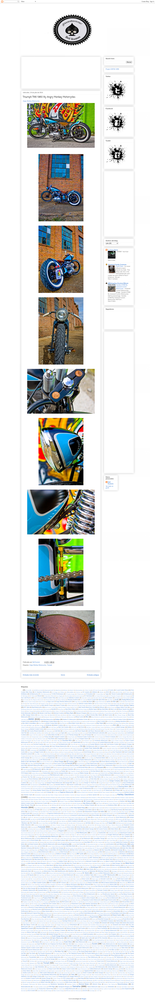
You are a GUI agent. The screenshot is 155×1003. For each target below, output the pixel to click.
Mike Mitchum (50, 859)
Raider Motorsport (76, 900)
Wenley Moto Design (70, 980)
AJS (133, 697)
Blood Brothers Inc (96, 717)
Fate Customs (120, 771)
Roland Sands (117, 915)
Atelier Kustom (125, 703)
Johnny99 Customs (52, 821)
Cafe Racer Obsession (94, 731)
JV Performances (79, 823)
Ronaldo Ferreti (26, 917)
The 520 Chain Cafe (102, 949)
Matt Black (42, 853)
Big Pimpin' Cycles (121, 713)
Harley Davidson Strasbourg (92, 799)
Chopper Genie (94, 738)
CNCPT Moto (46, 742)
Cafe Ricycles (129, 731)
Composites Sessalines (119, 742)
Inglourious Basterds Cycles (70, 813)
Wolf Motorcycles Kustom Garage (115, 982)
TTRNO (80, 965)
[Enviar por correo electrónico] (45, 662)
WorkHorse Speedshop (57, 984)
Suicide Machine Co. (111, 942)
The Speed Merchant (119, 953)
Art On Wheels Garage (56, 703)
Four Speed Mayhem (129, 775)
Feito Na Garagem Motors (60, 773)
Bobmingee (108, 719)
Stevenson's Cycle (25, 942)
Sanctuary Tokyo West (87, 922)
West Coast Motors (99, 980)
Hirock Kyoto (39, 805)
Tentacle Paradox (54, 949)
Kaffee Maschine (26, 825)
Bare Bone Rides (70, 709)
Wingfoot (81, 982)
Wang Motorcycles (118, 978)
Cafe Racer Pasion (108, 731)
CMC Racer (38, 742)
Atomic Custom (60, 705)
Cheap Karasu (71, 736)
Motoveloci (129, 871)
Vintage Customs (37, 976)
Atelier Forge (116, 703)
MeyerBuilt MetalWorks (82, 857)
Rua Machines (25, 919)
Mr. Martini (86, 873)
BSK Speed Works (124, 725)
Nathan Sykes (90, 875)
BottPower (131, 721)
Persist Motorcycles (30, 894)
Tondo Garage (61, 959)
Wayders (29, 980)
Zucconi (85, 990)
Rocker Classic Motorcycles (102, 913)
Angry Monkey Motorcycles (31, 101)
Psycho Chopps (90, 896)
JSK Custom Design (126, 821)
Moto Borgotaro (41, 863)
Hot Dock (90, 807)
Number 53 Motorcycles (108, 880)
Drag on (87, 761)
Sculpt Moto (107, 924)
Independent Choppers (91, 811)
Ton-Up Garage (50, 959)
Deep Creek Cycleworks (77, 756)
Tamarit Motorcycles (125, 945)
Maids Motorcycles (64, 850)
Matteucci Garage (61, 853)
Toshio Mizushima (129, 959)
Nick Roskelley (86, 877)
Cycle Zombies (78, 750)
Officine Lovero (31, 884)
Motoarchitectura (32, 867)
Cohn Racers (86, 742)
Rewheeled (47, 909)
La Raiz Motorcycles (64, 838)
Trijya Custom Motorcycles (126, 961)
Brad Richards (63, 723)
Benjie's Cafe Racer (45, 713)
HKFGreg (54, 805)
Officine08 (105, 884)
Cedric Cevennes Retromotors (100, 734)
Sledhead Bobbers (95, 932)
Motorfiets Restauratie (82, 871)
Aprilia (108, 701)
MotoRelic (71, 871)
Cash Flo (43, 734)
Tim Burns (41, 957)
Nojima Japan (95, 879)
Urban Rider (36, 970)
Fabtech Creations (54, 771)
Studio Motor (68, 942)
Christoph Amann (128, 738)
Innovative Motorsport (94, 813)
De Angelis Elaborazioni (90, 754)
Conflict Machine (27, 744)
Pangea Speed (114, 890)
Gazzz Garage (95, 784)
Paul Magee (81, 892)
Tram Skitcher (91, 961)
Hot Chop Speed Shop (78, 807)
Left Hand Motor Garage (86, 840)
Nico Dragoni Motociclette (99, 877)
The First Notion (99, 951)
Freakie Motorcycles (69, 777)
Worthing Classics (71, 984)
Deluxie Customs (97, 756)
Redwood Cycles (114, 903)
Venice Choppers (76, 972)
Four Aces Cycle (118, 775)
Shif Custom (81, 928)
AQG (114, 701)
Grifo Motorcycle (98, 790)
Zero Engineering (127, 988)
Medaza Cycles (73, 855)
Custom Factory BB (77, 748)
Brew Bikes (126, 723)
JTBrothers (24, 823)
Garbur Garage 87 (116, 782)
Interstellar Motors (106, 813)
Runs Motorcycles (72, 919)
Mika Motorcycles (39, 859)
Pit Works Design (66, 894)
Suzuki (94, 944)
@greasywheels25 (49, 690)
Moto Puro (89, 865)
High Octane (99, 803)
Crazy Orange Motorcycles (59, 746)
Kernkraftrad (30, 829)
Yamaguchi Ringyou (64, 986)
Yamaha (76, 986)
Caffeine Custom (55, 733)
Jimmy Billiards (91, 819)
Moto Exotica (98, 863)
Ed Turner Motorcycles (106, 765)
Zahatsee (84, 988)
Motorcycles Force (49, 871)
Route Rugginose (84, 917)
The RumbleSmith (106, 953)
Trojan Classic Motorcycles (88, 963)
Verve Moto (115, 972)
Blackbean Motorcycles (35, 717)
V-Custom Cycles (78, 970)
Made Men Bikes (127, 848)
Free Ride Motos (96, 777)
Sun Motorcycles (123, 942)
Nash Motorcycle (68, 875)
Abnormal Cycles (78, 696)
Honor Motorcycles (38, 807)
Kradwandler (102, 832)
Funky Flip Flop (117, 779)
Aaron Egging (59, 696)
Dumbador (101, 763)
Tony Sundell (70, 959)
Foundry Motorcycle (105, 775)
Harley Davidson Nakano (37, 799)
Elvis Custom (109, 767)
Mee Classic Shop (83, 855)
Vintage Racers (62, 976)
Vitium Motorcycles (107, 976)
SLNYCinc (125, 932)
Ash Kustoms (73, 703)
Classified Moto (67, 740)
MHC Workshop (94, 857)
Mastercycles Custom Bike (111, 852)
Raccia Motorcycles (112, 898)
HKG (59, 805)
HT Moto (37, 809)
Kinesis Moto (31, 830)
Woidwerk (87, 982)
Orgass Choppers (65, 888)
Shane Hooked (125, 926)
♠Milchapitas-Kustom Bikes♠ (118, 283)
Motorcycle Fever (100, 869)
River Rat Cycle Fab (70, 911)
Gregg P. (78, 790)
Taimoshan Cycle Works (97, 945)
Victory (37, 974)
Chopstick (112, 738)
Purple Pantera (37, 898)
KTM (30, 836)
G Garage (25, 780)
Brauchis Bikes (109, 723)
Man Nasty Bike (106, 850)
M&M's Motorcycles (110, 846)
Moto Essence (89, 863)
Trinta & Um (24, 963)
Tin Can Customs (67, 957)
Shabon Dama (79, 926)
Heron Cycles (62, 803)
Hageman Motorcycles (66, 792)
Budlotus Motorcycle (35, 727)
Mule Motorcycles (105, 873)
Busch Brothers (65, 729)
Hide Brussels (77, 803)
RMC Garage (79, 911)
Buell (43, 727)
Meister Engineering (108, 855)
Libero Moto (35, 842)
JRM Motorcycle (114, 821)
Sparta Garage (103, 936)
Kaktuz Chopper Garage (58, 825)
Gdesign (103, 784)
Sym (45, 945)
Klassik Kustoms (110, 830)
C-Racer (111, 729)
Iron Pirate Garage (26, 815)
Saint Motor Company (107, 921)
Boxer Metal (41, 723)
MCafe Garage (90, 853)
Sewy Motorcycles (69, 926)
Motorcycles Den (38, 871)
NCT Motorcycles (109, 875)
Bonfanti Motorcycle (77, 721)
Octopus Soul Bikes (93, 882)
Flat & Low (125, 773)
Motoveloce (122, 871)
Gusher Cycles (40, 792)
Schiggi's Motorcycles (61, 924)
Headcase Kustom (113, 801)
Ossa (126, 888)
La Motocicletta (53, 838)
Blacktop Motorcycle (62, 717)
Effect (126, 765)
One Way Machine (43, 888)
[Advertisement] (61, 72)
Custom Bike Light (42, 748)
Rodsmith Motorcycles (92, 915)
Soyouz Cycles (82, 936)
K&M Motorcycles (120, 823)
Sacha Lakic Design (81, 921)
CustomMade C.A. (43, 750)
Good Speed (62, 788)
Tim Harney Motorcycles (54, 957)
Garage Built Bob (102, 780)
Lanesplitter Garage (99, 838)
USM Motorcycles (45, 970)
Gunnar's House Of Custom (28, 792)
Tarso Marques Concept (98, 947)
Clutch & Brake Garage (117, 740)
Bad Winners (101, 707)
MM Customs (124, 859)
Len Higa (120, 840)
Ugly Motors (50, 967)
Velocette (59, 972)
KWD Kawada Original (77, 836)
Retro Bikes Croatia (53, 907)
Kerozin (37, 829)
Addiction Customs (74, 697)
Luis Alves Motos (33, 846)
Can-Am (84, 733)
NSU (99, 880)
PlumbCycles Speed (108, 894)
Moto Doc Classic (72, 863)
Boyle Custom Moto (52, 723)
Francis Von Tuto (28, 777)
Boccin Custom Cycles (119, 719)
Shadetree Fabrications (90, 926)
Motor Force (44, 869)
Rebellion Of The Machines (87, 901)
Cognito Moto (76, 742)
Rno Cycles (88, 911)
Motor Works (90, 869)
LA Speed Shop (75, 838)
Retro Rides (88, 907)
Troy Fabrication (122, 963)
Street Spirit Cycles (57, 942)
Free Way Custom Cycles (109, 777)
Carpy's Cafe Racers (34, 734)
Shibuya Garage (71, 928)
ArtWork (66, 703)
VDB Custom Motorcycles (47, 972)
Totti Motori (32, 961)
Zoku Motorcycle (77, 990)
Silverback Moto (91, 930)
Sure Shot (68, 944)
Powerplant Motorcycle (49, 896)
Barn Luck (114, 709)
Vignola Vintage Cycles (83, 974)
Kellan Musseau (81, 827)
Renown (115, 905)
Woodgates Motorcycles (29, 984)
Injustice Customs (83, 813)
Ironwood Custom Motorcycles (80, 815)
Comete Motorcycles (105, 742)
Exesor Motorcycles (33, 771)
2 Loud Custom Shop (122, 690)
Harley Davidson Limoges (109, 797)
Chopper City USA (72, 738)
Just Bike (71, 823)
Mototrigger (114, 871)
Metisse (64, 857)
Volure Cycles (126, 976)
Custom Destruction (65, 748)
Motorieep (92, 871)
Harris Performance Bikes (27, 801)
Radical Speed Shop (57, 900)
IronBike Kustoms (54, 815)
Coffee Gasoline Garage (65, 742)
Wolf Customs (95, 982)
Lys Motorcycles (81, 846)
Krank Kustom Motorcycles (27, 834)
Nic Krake (57, 877)
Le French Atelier (34, 840)
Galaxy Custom (52, 780)
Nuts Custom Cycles (39, 882)
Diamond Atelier (100, 757)
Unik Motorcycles (100, 967)
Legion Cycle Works (111, 840)
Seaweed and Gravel (119, 924)
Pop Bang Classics (126, 894)
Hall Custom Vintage (117, 792)
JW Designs (97, 823)
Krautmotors (47, 834)
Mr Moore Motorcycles (54, 873)
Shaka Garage (102, 926)
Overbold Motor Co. (43, 890)
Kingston (61, 831)
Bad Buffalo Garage (65, 707)
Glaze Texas (113, 786)
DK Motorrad (44, 759)
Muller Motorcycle (117, 873)
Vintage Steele (73, 976)
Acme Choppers (126, 696)
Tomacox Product (25, 959)
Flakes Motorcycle (115, 773)
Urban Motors (26, 970)
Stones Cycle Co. (46, 942)
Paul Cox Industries (53, 892)
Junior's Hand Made (43, 823)
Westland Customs (110, 980)
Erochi (59, 769)
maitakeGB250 (88, 850)
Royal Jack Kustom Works (108, 917)
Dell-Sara (88, 756)
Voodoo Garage (46, 978)
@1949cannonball (38, 690)
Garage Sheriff (78, 782)
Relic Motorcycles (41, 905)
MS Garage (95, 873)
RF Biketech (67, 909)
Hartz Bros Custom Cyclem (42, 801)
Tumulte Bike (91, 965)
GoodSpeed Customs (72, 788)
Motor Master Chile (69, 869)
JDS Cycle (103, 817)
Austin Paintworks (103, 705)
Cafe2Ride (31, 733)
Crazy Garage (45, 746)
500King (114, 692)
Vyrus (74, 978)
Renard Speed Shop (88, 905)
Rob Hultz (125, 911)
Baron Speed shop (124, 709)
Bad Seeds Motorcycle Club (87, 707)
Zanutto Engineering (94, 988)
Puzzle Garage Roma (63, 898)
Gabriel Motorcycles (42, 780)
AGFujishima (118, 697)
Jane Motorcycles (58, 817)
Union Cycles (125, 967)
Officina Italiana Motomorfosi (109, 882)
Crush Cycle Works (124, 746)
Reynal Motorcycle (57, 909)
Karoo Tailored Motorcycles (114, 825)
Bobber (57, 719)
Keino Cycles (70, 827)
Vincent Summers (123, 974)
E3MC (130, 763)
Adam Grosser (37, 697)
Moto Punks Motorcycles (79, 865)
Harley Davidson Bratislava (49, 797)
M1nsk (118, 846)
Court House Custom (112, 744)
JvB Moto (88, 823)
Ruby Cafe (34, 919)
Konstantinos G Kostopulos (56, 832)
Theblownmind (79, 955)
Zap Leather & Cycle (106, 988)
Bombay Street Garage (65, 721)
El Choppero (31, 767)
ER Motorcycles (36, 769)
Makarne (96, 850)
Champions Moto (25, 736)
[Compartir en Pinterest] (53, 662)
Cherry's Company (110, 736)
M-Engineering (90, 846)
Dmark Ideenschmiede (55, 759)
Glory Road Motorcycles (38, 788)
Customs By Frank (55, 750)
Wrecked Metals (84, 984)
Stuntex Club (91, 942)
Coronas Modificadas (82, 744)
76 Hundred (89, 694)
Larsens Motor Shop (112, 838)
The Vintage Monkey (53, 955)
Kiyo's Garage (101, 830)
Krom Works (82, 834)
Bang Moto (60, 709)
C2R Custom (129, 729)
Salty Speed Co (26, 922)
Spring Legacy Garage (42, 940)
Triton (38, 963)
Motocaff (70, 867)
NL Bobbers (56, 879)
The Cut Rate (30, 951)
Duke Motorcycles (92, 763)
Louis (73, 844)
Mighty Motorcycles (26, 859)
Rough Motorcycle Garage (60, 917)
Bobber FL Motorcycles (69, 719)
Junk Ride (53, 823)
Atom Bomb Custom (47, 705)
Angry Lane (50, 701)
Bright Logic (31, 725)
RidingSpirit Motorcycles (114, 909)
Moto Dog (81, 863)
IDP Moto (101, 809)
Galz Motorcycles (63, 780)
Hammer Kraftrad (129, 792)
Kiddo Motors (114, 829)
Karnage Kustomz (101, 825)
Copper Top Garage (51, 744)
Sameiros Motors (58, 922)
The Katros (32, 953)
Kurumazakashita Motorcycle (49, 836)
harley (113, 794)
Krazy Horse (55, 834)
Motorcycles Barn (26, 871)
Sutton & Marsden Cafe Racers (82, 944)
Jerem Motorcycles (121, 817)
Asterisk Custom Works (85, 703)
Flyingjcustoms (44, 775)
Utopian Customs (55, 970)
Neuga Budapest (38, 877)
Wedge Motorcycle (46, 980)
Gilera (72, 786)
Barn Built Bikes (103, 709)
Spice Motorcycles (58, 938)
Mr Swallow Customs (76, 873)
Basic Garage (29, 711)
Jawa (89, 817)
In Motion (73, 811)
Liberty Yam (60, 842)
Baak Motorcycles (37, 707)
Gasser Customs (74, 784)
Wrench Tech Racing (109, 984)
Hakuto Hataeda (94, 792)
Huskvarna (44, 809)
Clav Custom (78, 740)
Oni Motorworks (55, 888)
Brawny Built (118, 723)
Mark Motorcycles (74, 852)
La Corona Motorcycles (41, 838)
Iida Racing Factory (117, 809)
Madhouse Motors (25, 850)
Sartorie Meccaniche (128, 922)
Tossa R (25, 961)
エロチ (98, 990)
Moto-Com (23, 867)
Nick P (79, 877)
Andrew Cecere (41, 701)
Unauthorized (63, 967)
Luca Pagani (100, 844)
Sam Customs (42, 922)
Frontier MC (44, 779)
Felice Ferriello (74, 773)
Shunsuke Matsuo (47, 930)
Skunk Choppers (61, 932)
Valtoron (121, 970)
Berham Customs (59, 713)
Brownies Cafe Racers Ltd (104, 725)
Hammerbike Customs (40, 794)
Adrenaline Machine (98, 697)
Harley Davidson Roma (78, 799)
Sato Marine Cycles (29, 924)
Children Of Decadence (27, 738)
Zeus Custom (31, 990)
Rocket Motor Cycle (45, 915)
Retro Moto (79, 907)
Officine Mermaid (41, 884)
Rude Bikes (41, 919)
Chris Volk (119, 738)
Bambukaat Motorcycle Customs (29, 709)
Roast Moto (117, 911)
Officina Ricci (122, 882)
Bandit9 (53, 709)
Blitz (87, 717)
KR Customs (93, 832)
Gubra (123, 790)
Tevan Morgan (83, 949)
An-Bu (117, 699)
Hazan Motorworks (75, 801)
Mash (101, 852)
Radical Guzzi (45, 900)
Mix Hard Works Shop (106, 859)
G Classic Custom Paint (128, 779)
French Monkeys (33, 779)
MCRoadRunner (114, 853)
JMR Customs (119, 819)
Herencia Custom (42, 803)
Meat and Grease (48, 855)
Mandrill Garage (117, 850)
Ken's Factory (112, 827)
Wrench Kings (97, 984)
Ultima (56, 967)
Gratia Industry (108, 788)
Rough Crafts (46, 917)
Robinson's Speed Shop (33, 913)
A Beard (39, 696)
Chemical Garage (98, 736)
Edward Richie (119, 765)
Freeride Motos (122, 777)
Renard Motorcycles (75, 905)
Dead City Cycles (113, 754)
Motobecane (41, 867)
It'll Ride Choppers (107, 815)
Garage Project (41, 782)
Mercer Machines (27, 857)
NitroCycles (41, 879)
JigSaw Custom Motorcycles (77, 819)
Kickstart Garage (89, 829)
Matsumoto (35, 853)
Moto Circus (51, 863)
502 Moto (120, 692)
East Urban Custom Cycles (48, 765)
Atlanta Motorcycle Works (33, 705)
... (21, 690)
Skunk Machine (70, 932)
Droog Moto (38, 763)
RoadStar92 (109, 911)
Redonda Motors (104, 903)
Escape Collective (68, 769)
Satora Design (41, 924)
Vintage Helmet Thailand (50, 976)
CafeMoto (46, 733)
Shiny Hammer (91, 928)
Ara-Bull (121, 701)
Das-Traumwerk (117, 752)
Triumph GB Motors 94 (74, 963)
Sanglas (97, 922)
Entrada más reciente (31, 675)
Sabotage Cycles (56, 921)
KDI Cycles (62, 827)
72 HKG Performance (57, 694)
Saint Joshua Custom (93, 921)
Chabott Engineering (127, 734)
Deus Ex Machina (76, 758)
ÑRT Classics (62, 882)
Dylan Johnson (123, 763)
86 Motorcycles (127, 694)
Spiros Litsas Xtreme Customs (117, 938)
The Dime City (59, 951)
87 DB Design (24, 696)
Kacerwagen (129, 823)
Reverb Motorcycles (120, 907)
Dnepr (76, 759)
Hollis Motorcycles (101, 805)
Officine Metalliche (51, 884)
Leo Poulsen (127, 840)
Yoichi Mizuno (124, 986)
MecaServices (57, 855)
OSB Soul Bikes (119, 888)
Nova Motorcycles (65, 880)
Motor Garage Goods (55, 869)
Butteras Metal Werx (86, 729)
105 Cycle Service (97, 690)
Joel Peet (34, 821)
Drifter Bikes (30, 763)
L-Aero (108, 836)
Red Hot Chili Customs (50, 903)
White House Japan (71, 982)
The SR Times (31, 955)
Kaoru (85, 825)
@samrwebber (79, 690)
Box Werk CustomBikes (29, 723)
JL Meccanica (100, 819)
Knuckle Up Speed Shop (41, 832)
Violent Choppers (84, 976)
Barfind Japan (93, 709)
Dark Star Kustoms (98, 752)
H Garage (48, 792)
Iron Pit (36, 815)
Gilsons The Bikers (80, 786)
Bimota (64, 715)
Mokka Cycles (63, 861)
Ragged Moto (67, 900)
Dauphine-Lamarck (26, 754)
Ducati (69, 763)
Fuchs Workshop (54, 779)
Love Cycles (79, 844)
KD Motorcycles (54, 827)
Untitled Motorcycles (95, 968)
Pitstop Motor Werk (77, 894)
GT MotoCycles (108, 790)
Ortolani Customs (109, 888)
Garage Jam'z (31, 782)
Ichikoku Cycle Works (85, 809)
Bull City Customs (64, 727)
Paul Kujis (73, 892)
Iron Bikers (129, 813)
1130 (104, 690)
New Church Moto (48, 877)
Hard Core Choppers (105, 794)
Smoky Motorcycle (76, 934)
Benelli (35, 713)
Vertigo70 (108, 972)
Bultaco (130, 727)
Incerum (80, 811)
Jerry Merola (33, 819)
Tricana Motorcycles (112, 961)
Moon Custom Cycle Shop (113, 861)
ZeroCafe (23, 990)
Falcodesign (86, 771)
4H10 (107, 692)
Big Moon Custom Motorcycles (107, 713)
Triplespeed (32, 963)
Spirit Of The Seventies (101, 938)
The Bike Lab (113, 949)
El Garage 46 (39, 767)
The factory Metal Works (85, 951)
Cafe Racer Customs (68, 731)
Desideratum (51, 757)
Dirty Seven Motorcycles (32, 759)
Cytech (106, 750)
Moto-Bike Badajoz (127, 865)
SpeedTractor (46, 938)
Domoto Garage (98, 759)
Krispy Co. (74, 834)
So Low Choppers (111, 934)
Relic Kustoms (30, 905)
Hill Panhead (124, 803)
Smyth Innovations (88, 934)
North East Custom (122, 879)
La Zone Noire (113, 250)
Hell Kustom (110, 483)
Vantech (35, 972)
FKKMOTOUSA (104, 773)
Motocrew (77, 867)
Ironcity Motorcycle (64, 815)
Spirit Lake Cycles (87, 938)
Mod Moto (28, 861)
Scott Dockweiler (84, 924)
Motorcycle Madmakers (112, 869)
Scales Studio (50, 924)
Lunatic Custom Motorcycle (54, 846)
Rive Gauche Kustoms (57, 911)
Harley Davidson (125, 794)
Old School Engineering (74, 886)
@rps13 (72, 690)
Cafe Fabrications (48, 731)
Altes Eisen (110, 699)
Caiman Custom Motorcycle (73, 733)
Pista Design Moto (55, 894)
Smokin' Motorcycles (65, 934)
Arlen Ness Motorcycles (32, 703)
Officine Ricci (61, 884)
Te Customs (45, 949)
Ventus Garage (98, 972)
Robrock (56, 913)
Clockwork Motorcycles (101, 740)
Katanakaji (33, 827)
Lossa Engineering (62, 844)
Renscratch (123, 905)
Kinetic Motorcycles (41, 830)
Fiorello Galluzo (94, 773)
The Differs (50, 951)
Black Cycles (108, 715)
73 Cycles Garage (70, 694)
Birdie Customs (72, 715)
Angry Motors (78, 701)
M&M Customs (100, 846)
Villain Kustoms (95, 974)
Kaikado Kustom (38, 825)
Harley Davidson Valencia (107, 799)
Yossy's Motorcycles (32, 988)
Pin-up (47, 894)
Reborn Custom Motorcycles (103, 901)
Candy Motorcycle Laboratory (96, 733)
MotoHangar (94, 867)
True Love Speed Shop (35, 965)
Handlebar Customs (69, 794)
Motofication (86, 867)
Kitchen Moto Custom (72, 830)
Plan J (99, 894)
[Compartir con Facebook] (51, 662)
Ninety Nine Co (126, 877)
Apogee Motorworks (100, 701)
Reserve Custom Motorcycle (37, 907)
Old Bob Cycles (32, 886)
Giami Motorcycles (64, 786)
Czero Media (124, 750)
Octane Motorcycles (81, 882)
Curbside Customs (31, 748)
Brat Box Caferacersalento (88, 723)
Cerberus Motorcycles (115, 734)
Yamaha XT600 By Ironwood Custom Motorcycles (121, 286)
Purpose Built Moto (49, 898)
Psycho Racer (99, 896)
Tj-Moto (102, 957)
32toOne (78, 692)
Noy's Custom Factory (77, 880)
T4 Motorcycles (61, 945)
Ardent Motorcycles (129, 701)
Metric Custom (71, 857)
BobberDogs (101, 719)
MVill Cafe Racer (41, 875)
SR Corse (53, 940)
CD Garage (88, 734)
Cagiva (63, 733)
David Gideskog (51, 754)
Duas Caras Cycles (59, 763)
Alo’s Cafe (82, 699)
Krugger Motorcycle (113, 834)
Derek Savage (25, 757)
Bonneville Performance (90, 721)
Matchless (122, 852)
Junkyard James (63, 823)
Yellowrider (111, 986)
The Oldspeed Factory (75, 953)
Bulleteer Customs (110, 727)
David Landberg (60, 754)
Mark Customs (55, 852)
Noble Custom (76, 879)
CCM (81, 734)
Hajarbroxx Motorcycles (82, 792)
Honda (24, 807)
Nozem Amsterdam (90, 880)
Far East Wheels (95, 771)
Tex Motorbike (92, 949)
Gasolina (51, 784)
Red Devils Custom (36, 903)
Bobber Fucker (83, 719)
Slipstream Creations (115, 932)
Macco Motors (126, 846)
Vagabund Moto (88, 970)
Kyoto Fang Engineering (99, 836)
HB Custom (87, 801)
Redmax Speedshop (91, 903)
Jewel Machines (63, 819)
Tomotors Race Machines (38, 959)
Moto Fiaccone (107, 863)
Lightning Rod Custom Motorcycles (73, 842)
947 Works (32, 696)
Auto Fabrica (130, 705)
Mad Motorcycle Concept (72, 848)
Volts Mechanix (117, 976)
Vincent (115, 974)
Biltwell (51, 715)
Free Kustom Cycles (83, 777)
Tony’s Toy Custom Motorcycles (95, 959)
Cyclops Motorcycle (97, 750)
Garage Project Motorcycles (55, 782)
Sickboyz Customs (60, 930)
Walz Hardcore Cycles (92, 978)
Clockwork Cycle (88, 740)
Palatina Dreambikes (90, 890)
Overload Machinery (68, 890)
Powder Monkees (26, 896)
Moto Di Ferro (60, 863)
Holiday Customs (89, 805)
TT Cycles (73, 965)
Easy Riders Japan (77, 765)
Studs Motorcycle (80, 942)
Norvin (57, 880)
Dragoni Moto (95, 761)
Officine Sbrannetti (85, 884)
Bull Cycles (74, 727)
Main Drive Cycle (77, 850)
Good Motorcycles (51, 788)
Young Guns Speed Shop (46, 988)
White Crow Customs (58, 982)
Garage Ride (69, 782)
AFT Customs (109, 697)
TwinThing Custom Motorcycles (126, 965)
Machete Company (26, 848)
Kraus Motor (39, 834)
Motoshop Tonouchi (103, 871)
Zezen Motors (40, 990)
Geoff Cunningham (37, 786)
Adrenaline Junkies (86, 697)
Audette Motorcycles (72, 705)
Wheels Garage (26, 982)
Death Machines (123, 754)
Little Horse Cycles (108, 842)
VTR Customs (66, 978)
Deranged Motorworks (127, 756)
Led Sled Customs (60, 840)
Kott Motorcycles (82, 832)
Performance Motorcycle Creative (115, 892)
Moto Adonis (31, 863)
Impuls (56, 811)
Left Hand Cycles (73, 840)
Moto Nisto (68, 865)
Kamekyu (80, 825)
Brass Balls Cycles (74, 723)
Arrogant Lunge (44, 703)
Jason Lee (83, 817)
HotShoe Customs (108, 807)
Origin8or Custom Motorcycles (79, 888)
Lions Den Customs (97, 842)
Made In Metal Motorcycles (112, 848)
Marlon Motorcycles (93, 852)
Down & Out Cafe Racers (28, 761)
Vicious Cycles (30, 974)
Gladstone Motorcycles (102, 786)
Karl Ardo (92, 825)
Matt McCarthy (50, 853)
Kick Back (71, 829)
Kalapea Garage (71, 825)
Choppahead (61, 738)
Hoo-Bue (47, 807)
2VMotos (62, 692)
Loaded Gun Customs (121, 842)
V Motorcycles (68, 970)
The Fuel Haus (126, 951)
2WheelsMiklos (70, 692)
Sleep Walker (105, 932)
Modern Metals (36, 861)
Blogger (84, 999)
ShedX (49, 928)
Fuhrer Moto (85, 779)
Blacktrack (71, 717)
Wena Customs (58, 980)
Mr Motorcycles (65, 873)
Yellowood (103, 986)
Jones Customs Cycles (74, 821)
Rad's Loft (129, 898)
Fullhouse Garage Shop (105, 779)
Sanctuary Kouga (76, 922)
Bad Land (74, 707)
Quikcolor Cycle (101, 898)
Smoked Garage (53, 934)
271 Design (55, 692)
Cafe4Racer (39, 733)
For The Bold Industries (78, 775)
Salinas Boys (120, 921)
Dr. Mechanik (80, 761)
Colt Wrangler (94, 742)
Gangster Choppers (74, 780)
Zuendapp (92, 990)
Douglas (130, 759)
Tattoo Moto (124, 947)
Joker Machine (62, 821)
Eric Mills (46, 769)
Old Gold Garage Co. (60, 886)
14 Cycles (110, 690)
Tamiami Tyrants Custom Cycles (30, 947)
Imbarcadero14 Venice (32, 811)
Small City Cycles (41, 934)
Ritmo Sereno (46, 911)
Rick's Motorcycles (94, 909)
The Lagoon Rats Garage (60, 953)
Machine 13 (37, 848)
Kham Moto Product (62, 829)
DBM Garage (80, 754)
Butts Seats (95, 729)
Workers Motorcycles (43, 984)
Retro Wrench (96, 907)
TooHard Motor (108, 959)
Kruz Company (125, 834)
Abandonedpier (68, 696)
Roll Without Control (129, 915)
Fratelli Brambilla (48, 777)
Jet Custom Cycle (43, 819)
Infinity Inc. (43, 813)
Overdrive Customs (56, 890)
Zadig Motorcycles (70, 988)
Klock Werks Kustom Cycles (123, 830)
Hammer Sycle (28, 794)
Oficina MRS (113, 884)
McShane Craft (124, 853)
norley (113, 879)
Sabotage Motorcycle (68, 921)
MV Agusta (30, 875)
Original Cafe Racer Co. (97, 888)
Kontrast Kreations (70, 832)
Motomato (36, 869)
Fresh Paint (119, 266)
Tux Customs (100, 965)
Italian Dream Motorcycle (121, 815)
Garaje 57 (107, 782)
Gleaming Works (123, 786)
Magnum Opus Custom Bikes (48, 850)
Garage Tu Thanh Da (90, 782)
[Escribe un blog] (47, 662)
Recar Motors (115, 901)
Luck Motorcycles (121, 844)
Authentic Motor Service (117, 705)
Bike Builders (131, 713)
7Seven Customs (116, 694)
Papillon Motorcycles (125, 890)
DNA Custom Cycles (68, 759)
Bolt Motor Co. (37, 721)
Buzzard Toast (103, 729)
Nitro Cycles (33, 879)
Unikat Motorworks (113, 967)
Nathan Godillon (80, 875)
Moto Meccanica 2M (39, 865)
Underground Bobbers (74, 967)
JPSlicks (107, 821)
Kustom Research (65, 836)
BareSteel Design (82, 709)
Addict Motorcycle (62, 697)
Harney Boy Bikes (128, 799)
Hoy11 (22, 809)
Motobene (49, 867)
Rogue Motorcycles (104, 915)
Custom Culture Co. (54, 748)
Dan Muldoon (55, 752)
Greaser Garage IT (25, 790)
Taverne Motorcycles (34, 949)
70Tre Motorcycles (44, 694)
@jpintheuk (58, 690)
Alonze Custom (91, 699)
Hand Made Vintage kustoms (55, 794)
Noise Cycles (86, 879)
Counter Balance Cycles (97, 744)
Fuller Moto (93, 779)
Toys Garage (50, 961)
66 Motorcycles (34, 694)
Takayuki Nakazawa (111, 945)
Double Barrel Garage (109, 759)
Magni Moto (35, 850)
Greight (84, 790)
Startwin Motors (70, 940)
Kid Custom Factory (102, 829)
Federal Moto (47, 773)
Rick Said (85, 909)
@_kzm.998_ (29, 690)
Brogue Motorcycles (78, 725)
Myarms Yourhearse (52, 875)
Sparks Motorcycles (93, 936)
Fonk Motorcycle (67, 775)
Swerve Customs (122, 944)
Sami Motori (67, 922)
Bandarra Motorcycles (44, 709)
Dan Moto (48, 752)
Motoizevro (114, 867)
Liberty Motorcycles (50, 842)
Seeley (32, 926)
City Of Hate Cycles (39, 740)
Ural (122, 968)
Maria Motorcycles (43, 852)
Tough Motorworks (41, 961)
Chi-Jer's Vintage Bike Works (125, 736)
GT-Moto (117, 790)
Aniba (84, 701)
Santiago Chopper (114, 922)
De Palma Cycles (102, 754)
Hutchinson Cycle (73, 809)
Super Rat (40, 944)
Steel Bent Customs (82, 940)
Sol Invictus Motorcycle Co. (125, 934)
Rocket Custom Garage (32, 915)
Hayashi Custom (64, 801)
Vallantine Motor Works (101, 970)
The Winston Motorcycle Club (67, 955)
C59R (22, 731)
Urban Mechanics (129, 968)
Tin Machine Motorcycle (80, 957)
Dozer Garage (59, 761)
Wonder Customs (130, 982)
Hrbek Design (29, 809)
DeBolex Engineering (48, 756)
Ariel (24, 703)
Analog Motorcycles (128, 699)
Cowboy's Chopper (126, 744)
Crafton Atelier (24, 746)
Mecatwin (65, 855)
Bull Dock (81, 727)
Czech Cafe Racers (114, 750)
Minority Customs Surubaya (91, 859)
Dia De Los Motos (89, 757)
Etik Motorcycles (107, 769)
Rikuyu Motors (125, 909)
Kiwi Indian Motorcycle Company (88, 830)
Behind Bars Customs (106, 711)
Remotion (65, 905)
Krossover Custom (91, 834)
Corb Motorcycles (63, 744)
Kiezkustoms (124, 829)
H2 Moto (56, 792)
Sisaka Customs (123, 930)
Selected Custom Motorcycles (44, 926)
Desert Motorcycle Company (39, 757)
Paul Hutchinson (65, 892)
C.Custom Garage (119, 729)
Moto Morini (49, 865)
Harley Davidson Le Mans (94, 797)
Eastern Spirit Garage (63, 765)
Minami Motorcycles (78, 859)
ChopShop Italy (104, 738)
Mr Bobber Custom (40, 873)
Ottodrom (131, 888)
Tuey (85, 965)
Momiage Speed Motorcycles (77, 861)
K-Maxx (103, 823)
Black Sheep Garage (120, 715)
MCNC (106, 853)
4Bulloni (102, 692)
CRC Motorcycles (73, 746)
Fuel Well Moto (77, 779)
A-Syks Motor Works (49, 696)
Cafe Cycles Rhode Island (34, 731)
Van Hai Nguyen (130, 970)
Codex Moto (54, 742)
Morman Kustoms (128, 861)
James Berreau (48, 817)
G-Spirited (32, 780)
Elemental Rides (83, 767)
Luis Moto (42, 846)
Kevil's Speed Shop (47, 829)
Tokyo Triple (129, 957)
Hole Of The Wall (78, 805)
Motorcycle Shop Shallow (126, 869)
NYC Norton (52, 882)
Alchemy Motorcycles (50, 699)
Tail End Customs (72, 945)
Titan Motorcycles (93, 957)
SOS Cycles (33, 936)
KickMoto (79, 829)
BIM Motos (58, 715)
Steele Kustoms (120, 940)
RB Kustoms (65, 901)
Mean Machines (37, 855)
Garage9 (101, 782)
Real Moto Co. (75, 901)
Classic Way (57, 740)
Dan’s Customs (64, 752)
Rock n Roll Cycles (74, 913)
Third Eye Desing (89, 955)
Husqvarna (52, 809)
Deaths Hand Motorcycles (34, 756)
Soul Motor (40, 936)
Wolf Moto (102, 982)
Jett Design (54, 819)
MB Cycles (80, 854)
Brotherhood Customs (90, 725)
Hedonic (122, 801)
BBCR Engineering (47, 711)
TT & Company (52, 965)
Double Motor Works (121, 759)
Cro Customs (101, 746)
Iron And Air (121, 813)
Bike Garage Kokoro (29, 715)
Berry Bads (69, 713)
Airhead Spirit (126, 697)
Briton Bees (68, 725)
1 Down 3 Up (87, 690)
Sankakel (104, 922)
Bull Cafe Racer (52, 727)
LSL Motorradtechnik (90, 844)
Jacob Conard (39, 817)
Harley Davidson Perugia (51, 799)
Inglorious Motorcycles (54, 813)
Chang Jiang (48, 736)
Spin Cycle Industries (73, 938)
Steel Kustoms (110, 940)
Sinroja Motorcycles (111, 930)
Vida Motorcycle (63, 974)
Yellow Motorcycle (92, 986)
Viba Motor (122, 972)
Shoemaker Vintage (127, 928)
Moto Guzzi (129, 863)
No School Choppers (66, 879)
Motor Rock (79, 869)
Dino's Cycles (123, 757)
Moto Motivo (59, 865)
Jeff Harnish (111, 817)
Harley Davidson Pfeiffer (64, 799)
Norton (51, 881)
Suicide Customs (100, 942)
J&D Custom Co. (29, 817)
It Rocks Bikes (96, 815)
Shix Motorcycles (115, 928)
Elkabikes (92, 767)
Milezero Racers (59, 859)
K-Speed (110, 823)
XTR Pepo (51, 986)
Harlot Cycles (118, 799)
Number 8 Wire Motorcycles (124, 880)
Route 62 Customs (73, 917)
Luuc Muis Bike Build (69, 846)
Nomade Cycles (105, 879)
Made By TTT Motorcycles (96, 848)
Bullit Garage (121, 727)
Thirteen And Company (101, 955)
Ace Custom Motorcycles (100, 696)
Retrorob (110, 907)
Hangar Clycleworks (81, 794)
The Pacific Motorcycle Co (92, 953)
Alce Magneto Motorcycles (37, 699)
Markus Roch (83, 852)
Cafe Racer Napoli (80, 731)
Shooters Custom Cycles (27, 930)
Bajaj (131, 707)
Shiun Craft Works (102, 928)
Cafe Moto (57, 731)
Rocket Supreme (79, 915)
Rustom (94, 919)
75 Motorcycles (80, 694)
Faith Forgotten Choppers (74, 771)
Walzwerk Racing (106, 978)
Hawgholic (54, 801)
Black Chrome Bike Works (94, 715)
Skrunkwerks (43, 932)
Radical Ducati (25, 900)
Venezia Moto (66, 972)
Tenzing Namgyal (64, 949)
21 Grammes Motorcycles (42, 692)
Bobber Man (93, 719)
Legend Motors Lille (99, 840)
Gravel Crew (117, 788)
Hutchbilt (65, 809)
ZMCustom (68, 990)
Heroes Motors (53, 803)
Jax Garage (96, 817)
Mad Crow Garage (58, 848)
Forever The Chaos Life (92, 775)
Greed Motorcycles (57, 790)
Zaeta (79, 988)
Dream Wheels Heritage (108, 761)
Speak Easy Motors (114, 936)
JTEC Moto (33, 823)
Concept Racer (130, 742)
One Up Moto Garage (29, 888)
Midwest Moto (114, 857)
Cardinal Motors (121, 733)
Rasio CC (121, 900)
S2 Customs (34, 921)
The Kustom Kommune (44, 953)
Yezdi (118, 986)
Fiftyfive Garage (84, 773)
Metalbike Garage (38, 857)
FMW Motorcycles (55, 775)
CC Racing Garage (72, 734)
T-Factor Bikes (51, 945)
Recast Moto (126, 901)
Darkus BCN (108, 752)
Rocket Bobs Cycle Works (118, 913)
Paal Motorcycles (79, 890)
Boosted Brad (110, 721)
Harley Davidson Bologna (34, 797)
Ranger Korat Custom (110, 900)
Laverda (121, 838)
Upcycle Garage (108, 968)
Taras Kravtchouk (56, 947)
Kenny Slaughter (123, 827)
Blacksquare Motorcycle (49, 717)
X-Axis (34, 986)
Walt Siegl (81, 978)
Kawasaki (41, 827)
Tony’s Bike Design (81, 959)
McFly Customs (99, 853)
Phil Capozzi (40, 894)
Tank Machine (46, 947)
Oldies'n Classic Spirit (88, 886)
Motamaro (23, 863)
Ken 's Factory (103, 827)
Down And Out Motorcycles (46, 761)
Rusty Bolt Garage (103, 919)
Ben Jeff (116, 711)
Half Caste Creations (105, 792)
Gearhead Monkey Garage (113, 784)
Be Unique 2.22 (57, 711)
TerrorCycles (74, 949)
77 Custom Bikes (99, 694)
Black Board (81, 715)
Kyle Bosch (88, 836)
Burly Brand (56, 729)
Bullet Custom (100, 727)
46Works (94, 692)
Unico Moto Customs (87, 967)
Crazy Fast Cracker (34, 746)
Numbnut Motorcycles (26, 882)
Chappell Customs (59, 736)
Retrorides (103, 907)
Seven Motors (59, 926)
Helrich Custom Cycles (27, 803)
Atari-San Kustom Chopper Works (102, 703)
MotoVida (23, 873)
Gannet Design (85, 780)
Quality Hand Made (75, 898)
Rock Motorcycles (63, 913)
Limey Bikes (87, 842)
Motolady (29, 869)
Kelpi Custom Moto (92, 827)
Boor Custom (101, 721)
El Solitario (47, 767)
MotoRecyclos (62, 871)
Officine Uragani (97, 884)
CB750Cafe (62, 734)
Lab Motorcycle (85, 838)
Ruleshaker (61, 919)
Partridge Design (33, 892)
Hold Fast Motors (67, 805)
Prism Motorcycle (78, 896)
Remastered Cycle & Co (55, 905)
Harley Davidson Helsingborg (79, 797)
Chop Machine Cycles (40, 738)
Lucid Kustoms (110, 844)
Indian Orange (124, 811)
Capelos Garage (111, 733)
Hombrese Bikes (112, 805)
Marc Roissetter (128, 850)
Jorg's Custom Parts (98, 821)
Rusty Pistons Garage (115, 919)
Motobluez (57, 867)
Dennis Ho (117, 756)
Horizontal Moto (65, 807)
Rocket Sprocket (69, 915)
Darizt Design (88, 752)
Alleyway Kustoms (72, 699)
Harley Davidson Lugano (123, 797)
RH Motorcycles (77, 909)
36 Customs (86, 692)
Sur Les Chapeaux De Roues (53, 944)
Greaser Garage (128, 788)
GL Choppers (91, 786)
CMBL (31, 742)
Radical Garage (35, 900)
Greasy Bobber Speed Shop (41, 790)
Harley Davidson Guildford (64, 797)
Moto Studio (106, 865)
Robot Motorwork (47, 913)
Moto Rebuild (97, 865)
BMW (31, 719)
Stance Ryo (61, 940)
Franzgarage (38, 777)
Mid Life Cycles (104, 857)
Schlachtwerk (73, 924)
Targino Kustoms (67, 947)
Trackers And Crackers (80, 961)
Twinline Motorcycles (111, 965)
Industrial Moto (35, 813)
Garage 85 (93, 780)
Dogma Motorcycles (85, 759)
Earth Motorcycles (35, 765)
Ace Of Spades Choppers (114, 696)
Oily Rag (121, 884)
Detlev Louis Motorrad (63, 757)
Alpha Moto (101, 699)
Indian (102, 811)
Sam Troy (49, 922)
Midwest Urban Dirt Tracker (125, 857)
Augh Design (82, 705)
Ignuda (107, 809)
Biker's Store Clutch (42, 715)
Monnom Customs (91, 861)
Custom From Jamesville (91, 748)
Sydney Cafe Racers (37, 945)
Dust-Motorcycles (111, 763)
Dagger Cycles (39, 752)
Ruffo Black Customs (51, 919)
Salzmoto (34, 922)
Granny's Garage (97, 788)
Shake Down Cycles (114, 926)
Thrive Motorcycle (116, 955)
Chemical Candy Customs (117, 264)
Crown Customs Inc (112, 746)
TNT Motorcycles (119, 957)
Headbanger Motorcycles (100, 801)
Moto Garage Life (118, 863)
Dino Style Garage (113, 757)
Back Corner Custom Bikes (51, 707)
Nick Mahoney (65, 877)
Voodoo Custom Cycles (32, 978)
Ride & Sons (103, 909)
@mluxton (65, 690)
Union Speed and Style (40, 968)
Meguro (98, 855)
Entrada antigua (93, 675)
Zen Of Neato (116, 988)
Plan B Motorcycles (89, 894)
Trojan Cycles (101, 963)
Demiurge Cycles (108, 756)
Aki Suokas (25, 699)
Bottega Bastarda (121, 721)
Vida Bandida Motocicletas (49, 974)
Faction (63, 771)
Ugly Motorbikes (39, 967)
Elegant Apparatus (58, 767)
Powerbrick (37, 896)
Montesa (101, 861)
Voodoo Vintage (57, 978)
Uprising (117, 968)
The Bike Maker (123, 949)
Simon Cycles (100, 930)
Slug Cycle (31, 934)
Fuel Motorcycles (65, 779)
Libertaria (42, 842)
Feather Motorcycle (36, 773)
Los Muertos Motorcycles (48, 844)
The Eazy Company (72, 951)
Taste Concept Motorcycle (112, 947)
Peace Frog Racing (90, 892)
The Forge (107, 951)
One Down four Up (100, 886)
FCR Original (25, 773)
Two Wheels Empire (28, 967)
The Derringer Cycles (40, 951)
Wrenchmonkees (122, 984)
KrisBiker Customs (65, 834)
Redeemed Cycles (76, 903)
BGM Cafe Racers (93, 713)
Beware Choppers (81, 713)
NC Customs (99, 875)
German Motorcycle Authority (51, 786)
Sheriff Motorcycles (58, 928)
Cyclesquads (88, 750)
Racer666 (123, 898)
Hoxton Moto (129, 807)
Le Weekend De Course (47, 840)
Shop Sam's (38, 930)
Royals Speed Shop (121, 917)
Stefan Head (129, 940)
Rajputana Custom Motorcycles (92, 900)
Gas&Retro (43, 784)
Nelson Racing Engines (124, 875)
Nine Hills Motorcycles (115, 877)
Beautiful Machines (68, 711)
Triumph (49, 665)
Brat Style (100, 723)
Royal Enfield (94, 917)
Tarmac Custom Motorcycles (81, 947)
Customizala (33, 750)
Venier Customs (87, 972)
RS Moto (130, 917)
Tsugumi (45, 965)
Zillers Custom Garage (58, 990)
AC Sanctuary (88, 696)
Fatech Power (128, 771)
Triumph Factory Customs (60, 963)
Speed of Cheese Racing (34, 938)
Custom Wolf (123, 748)
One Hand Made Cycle (114, 886)
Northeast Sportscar (42, 880)
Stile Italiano (35, 942)
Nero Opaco (29, 877)
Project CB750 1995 (112, 69)
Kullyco (36, 836)
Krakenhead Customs (125, 832)
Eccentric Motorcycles (91, 765)
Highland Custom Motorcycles (111, 803)
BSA (114, 725)
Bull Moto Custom (90, 727)
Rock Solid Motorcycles (87, 913)
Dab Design (30, 752)
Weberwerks (36, 980)
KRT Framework (102, 834)
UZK (62, 970)
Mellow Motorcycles (128, 855)
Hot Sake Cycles (98, 807)
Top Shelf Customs (118, 959)
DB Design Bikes (70, 754)
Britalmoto (49, 725)
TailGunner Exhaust (84, 945)
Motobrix (64, 867)
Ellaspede (100, 767)
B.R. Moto (26, 707)
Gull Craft (130, 790)
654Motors (24, 694)
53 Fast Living (128, 692)
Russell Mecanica (85, 919)
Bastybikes (37, 711)
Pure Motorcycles (110, 896)
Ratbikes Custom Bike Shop (30, 901)
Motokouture (123, 867)
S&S (26, 921)
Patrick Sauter (42, 892)
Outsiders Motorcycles (29, 890)
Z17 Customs (60, 988)
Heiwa (129, 801)
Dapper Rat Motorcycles (76, 752)
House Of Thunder (119, 807)
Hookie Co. (54, 807)
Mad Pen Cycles (84, 848)
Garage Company (114, 781)
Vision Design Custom (96, 976)
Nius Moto (48, 879)
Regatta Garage (125, 903)
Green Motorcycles (69, 790)
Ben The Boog (123, 711)
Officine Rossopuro (71, 884)
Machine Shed (47, 848)
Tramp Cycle (100, 961)
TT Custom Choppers (63, 965)
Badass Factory (111, 707)
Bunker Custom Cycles (37, 729)
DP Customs (70, 761)
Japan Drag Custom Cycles (71, 817)
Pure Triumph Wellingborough (125, 896)
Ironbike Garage (44, 815)
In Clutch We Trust (64, 811)
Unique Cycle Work (53, 968)
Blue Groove (106, 717)
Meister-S (118, 855)
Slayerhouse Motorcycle (82, 932)
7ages (107, 694)
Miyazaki (117, 859)
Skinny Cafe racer (32, 932)
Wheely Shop (35, 982)
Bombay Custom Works (50, 721)
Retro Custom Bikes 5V (67, 907)
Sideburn (82, 930)
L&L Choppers (126, 836)
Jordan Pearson (87, 821)
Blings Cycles (79, 717)
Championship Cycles (36, 736)
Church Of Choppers (26, 740)
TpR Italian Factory (60, 961)
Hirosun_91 (47, 805)
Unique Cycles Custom (68, 968)
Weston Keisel (120, 980)
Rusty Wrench (127, 919)
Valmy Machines (113, 970)
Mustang (23, 875)
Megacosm (92, 855)
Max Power (72, 853)
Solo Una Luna (24, 936)
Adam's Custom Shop (49, 697)
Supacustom (32, 944)
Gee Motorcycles (127, 784)
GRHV (90, 790)
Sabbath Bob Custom (44, 921)
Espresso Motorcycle (81, 769)
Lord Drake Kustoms (32, 844)
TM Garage (109, 957)
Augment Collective (92, 705)
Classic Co (48, 740)
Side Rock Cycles (73, 930)
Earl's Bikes (24, 765)
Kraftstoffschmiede (112, 832)
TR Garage (70, 961)
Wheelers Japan (130, 980)
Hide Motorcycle (88, 803)
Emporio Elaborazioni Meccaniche (124, 767)
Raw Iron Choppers (43, 901)
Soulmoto (47, 936)
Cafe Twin (24, 733)
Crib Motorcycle (90, 746)
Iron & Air (114, 813)
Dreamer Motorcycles (122, 761)
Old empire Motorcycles (45, 886)
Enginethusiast (26, 769)
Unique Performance (82, 968)
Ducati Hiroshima (81, 763)
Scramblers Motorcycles (96, 924)
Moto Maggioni (29, 865)
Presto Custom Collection (65, 896)
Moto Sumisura (116, 865)
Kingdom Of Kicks (52, 830)
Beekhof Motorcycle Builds (92, 711)
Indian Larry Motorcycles (113, 811)
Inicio (63, 675)
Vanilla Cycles (27, 972)
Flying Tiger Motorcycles (33, 775)
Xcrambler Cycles (42, 986)
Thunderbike (32, 957)
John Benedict (41, 821)
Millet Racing (68, 859)
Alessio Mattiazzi (61, 699)
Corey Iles (72, 744)
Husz (59, 809)
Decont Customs (62, 756)
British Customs (58, 725)
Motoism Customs (105, 867)
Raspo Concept (129, 900)
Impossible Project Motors (46, 811)
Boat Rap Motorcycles (47, 719)
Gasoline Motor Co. (60, 784)
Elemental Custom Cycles (70, 767)
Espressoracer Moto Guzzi (94, 769)
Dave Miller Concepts (39, 754)
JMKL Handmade (109, 819)
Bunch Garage (24, 729)
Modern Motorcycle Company (50, 861)
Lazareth (128, 838)
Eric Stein (53, 769)
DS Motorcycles (48, 763)
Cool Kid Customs (38, 744)
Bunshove (48, 729)
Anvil (90, 701)
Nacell (60, 875)
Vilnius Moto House (106, 974)
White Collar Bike (46, 982)
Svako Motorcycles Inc (108, 944)
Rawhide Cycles (55, 901)
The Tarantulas (41, 955)
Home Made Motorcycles (126, 805)
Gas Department (34, 784)
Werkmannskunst (82, 980)
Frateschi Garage (58, 777)
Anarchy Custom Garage (30, 701)
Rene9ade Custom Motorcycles (103, 905)
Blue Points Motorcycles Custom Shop (120, 717)
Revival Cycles (37, 909)
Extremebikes (45, 771)
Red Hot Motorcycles (64, 903)
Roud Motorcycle (36, 917)
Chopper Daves (83, 738)
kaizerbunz (47, 825)
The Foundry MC (116, 951)
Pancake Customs (102, 890)
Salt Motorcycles (130, 921)
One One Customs (128, 886)
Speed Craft (125, 936)
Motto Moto (30, 873)
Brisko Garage (40, 725)
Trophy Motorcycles (111, 963)
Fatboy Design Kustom (109, 771)
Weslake (90, 980)
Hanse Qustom (92, 794)
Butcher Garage (75, 729)
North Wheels (31, 880)
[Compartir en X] (49, 662)
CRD (81, 746)
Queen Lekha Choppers (89, 898)
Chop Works (51, 738)
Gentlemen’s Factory (26, 786)
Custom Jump (105, 748)
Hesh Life (69, 803)
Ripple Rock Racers (35, 911)
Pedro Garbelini (101, 892)
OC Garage (71, 882)
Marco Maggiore (25, 852)
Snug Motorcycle (100, 934)
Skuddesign (52, 932)
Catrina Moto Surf (52, 734)
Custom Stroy (114, 748)
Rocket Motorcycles (58, 915)
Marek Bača (34, 852)
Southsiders (74, 936)
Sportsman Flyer (30, 940)
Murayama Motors (128, 873)
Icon (95, 809)
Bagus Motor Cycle (122, 707)
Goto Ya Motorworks (85, 788)
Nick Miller (73, 877)
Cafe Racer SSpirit (119, 731)
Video (72, 974)
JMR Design (127, 819)
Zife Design (48, 990)
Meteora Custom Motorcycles (53, 857)
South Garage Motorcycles (60, 936)
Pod (118, 894)
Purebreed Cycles (26, 898)
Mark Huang (64, 852)
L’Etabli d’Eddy (116, 836)
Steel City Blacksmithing (98, 940)
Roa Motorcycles (98, 911)
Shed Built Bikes (41, 928)
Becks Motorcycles (79, 711)
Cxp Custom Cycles (67, 750)
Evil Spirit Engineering (118, 769)
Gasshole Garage (85, 784)
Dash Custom (128, 752)
